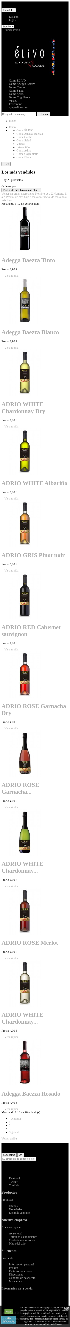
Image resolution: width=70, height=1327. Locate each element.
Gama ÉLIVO (17, 80)
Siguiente (15, 1132)
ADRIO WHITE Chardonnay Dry (23, 407)
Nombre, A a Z (44, 193)
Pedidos (13, 1267)
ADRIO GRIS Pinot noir (33, 555)
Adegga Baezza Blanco (30, 332)
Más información (9, 1320)
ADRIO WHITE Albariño (34, 483)
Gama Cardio (17, 87)
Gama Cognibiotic (20, 97)
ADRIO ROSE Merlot (29, 942)
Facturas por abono (20, 1271)
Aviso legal (15, 1233)
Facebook (15, 1178)
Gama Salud (16, 90)
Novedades (15, 1209)
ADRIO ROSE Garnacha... (20, 788)
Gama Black (23, 157)
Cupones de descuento (22, 1277)
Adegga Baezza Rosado (30, 1093)
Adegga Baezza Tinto (28, 260)
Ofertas (13, 1206)
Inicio (12, 127)
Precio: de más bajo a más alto (21, 190)
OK (6, 164)
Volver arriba (10, 1138)
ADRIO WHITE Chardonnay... (22, 867)
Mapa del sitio (17, 1243)
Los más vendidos (19, 1212)
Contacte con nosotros (22, 1240)
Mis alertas (15, 1281)
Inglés (12, 20)
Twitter (13, 1181)
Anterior (15, 1118)
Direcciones (16, 1274)
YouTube (14, 1185)
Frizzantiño (15, 104)
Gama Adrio (16, 94)
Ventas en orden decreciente (18, 193)
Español (13, 16)
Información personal (21, 1264)
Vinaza (13, 100)
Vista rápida (9, 275)
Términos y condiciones (23, 1236)
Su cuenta (9, 1251)
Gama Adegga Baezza (22, 83)
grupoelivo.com (18, 107)
